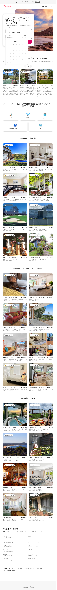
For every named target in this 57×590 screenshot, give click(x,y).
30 (7, 62)
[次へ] (31, 66)
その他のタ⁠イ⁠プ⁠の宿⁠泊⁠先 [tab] (17, 532)
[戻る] (25, 66)
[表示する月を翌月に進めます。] (25, 41)
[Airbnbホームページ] (7, 6)
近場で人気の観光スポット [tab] (31, 532)
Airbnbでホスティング (46, 6)
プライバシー (25, 587)
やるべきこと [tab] (43, 532)
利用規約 (32, 587)
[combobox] (19, 32)
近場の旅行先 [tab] (6, 532)
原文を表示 (37, 2)
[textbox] (12, 37)
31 (10, 62)
